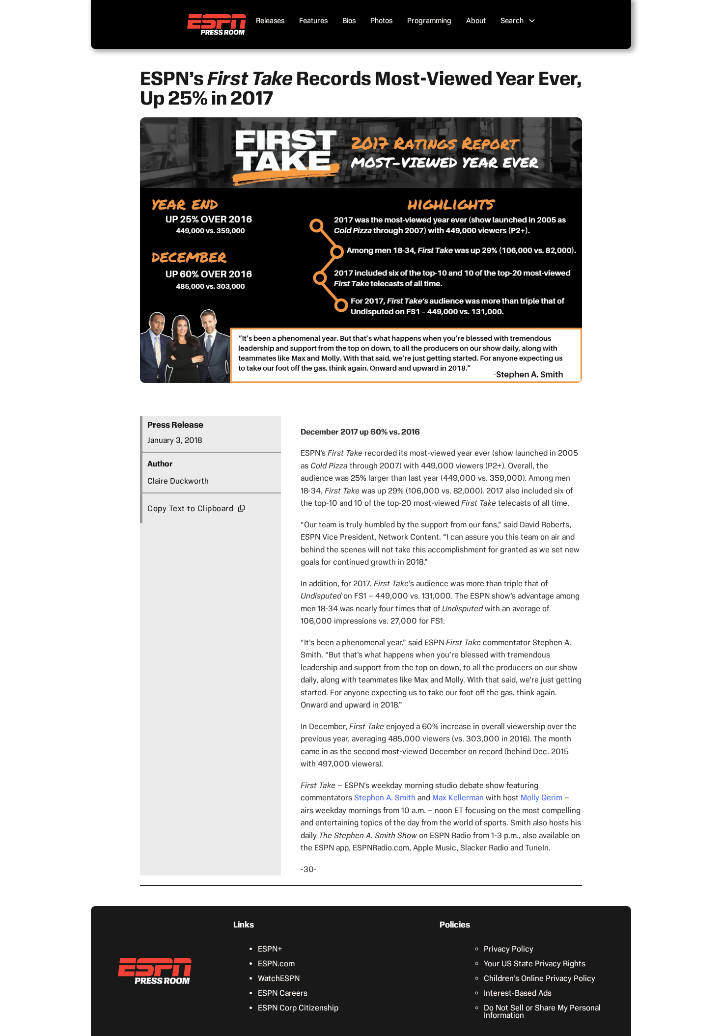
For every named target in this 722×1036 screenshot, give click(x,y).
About (476, 20)
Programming (429, 20)
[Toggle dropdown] (531, 20)
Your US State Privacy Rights (534, 963)
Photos (381, 20)
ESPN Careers (282, 993)
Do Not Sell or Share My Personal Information (542, 1011)
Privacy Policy (508, 949)
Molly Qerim (541, 797)
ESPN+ (270, 949)
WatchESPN (279, 978)
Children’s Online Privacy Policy (539, 978)
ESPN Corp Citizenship (298, 1007)
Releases (270, 20)
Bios (349, 20)
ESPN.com (276, 963)
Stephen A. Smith (385, 797)
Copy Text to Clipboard (190, 508)
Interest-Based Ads (518, 993)
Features (313, 20)
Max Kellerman (458, 797)
